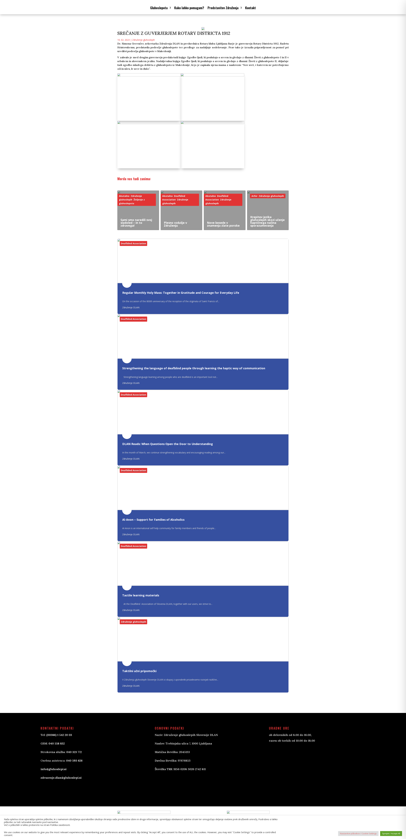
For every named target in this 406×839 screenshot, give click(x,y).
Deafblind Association (133, 243)
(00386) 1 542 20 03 (59, 735)
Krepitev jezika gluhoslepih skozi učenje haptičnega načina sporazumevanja (267, 221)
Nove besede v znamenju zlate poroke (223, 224)
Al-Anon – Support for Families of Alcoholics (153, 519)
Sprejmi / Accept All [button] (391, 833)
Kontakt (250, 7)
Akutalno (124, 195)
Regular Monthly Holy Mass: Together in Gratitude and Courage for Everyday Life (180, 293)
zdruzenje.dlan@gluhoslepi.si (61, 777)
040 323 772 (74, 752)
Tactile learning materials (140, 595)
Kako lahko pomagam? (189, 7)
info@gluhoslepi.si (53, 769)
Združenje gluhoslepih (143, 39)
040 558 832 (57, 743)
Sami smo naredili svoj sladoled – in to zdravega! (136, 222)
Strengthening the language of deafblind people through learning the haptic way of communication (193, 368)
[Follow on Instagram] (173, 786)
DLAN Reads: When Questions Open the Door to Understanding (167, 444)
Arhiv (254, 195)
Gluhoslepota (159, 7)
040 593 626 (74, 760)
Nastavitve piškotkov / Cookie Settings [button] (358, 833)
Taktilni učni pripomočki (139, 671)
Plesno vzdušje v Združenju (175, 224)
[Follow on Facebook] (160, 786)
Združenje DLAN (130, 307)
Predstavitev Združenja (223, 7)
